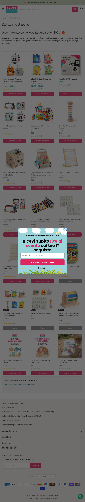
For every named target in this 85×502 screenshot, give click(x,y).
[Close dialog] (65, 230)
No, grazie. (42, 268)
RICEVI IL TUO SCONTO (42, 262)
